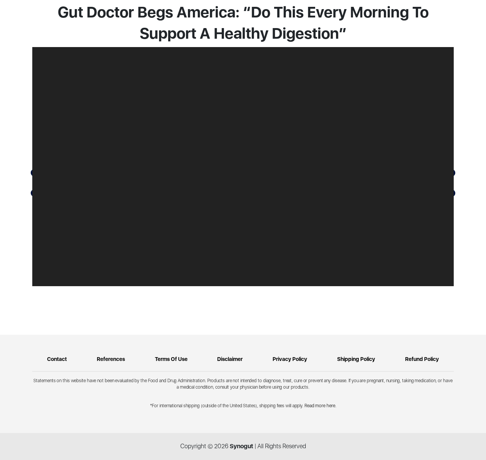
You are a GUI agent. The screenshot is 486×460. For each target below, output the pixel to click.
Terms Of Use (171, 359)
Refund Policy (422, 359)
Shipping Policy (356, 359)
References (111, 359)
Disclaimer (230, 359)
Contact (57, 359)
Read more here (320, 405)
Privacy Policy (290, 359)
